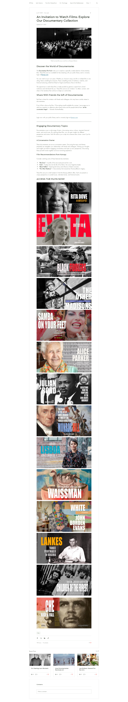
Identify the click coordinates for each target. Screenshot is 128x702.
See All (97, 651)
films (38, 633)
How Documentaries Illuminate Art (61, 669)
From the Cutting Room (51, 3)
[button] (97, 3)
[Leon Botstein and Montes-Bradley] (40, 660)
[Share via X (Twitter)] (41, 638)
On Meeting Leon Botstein (39, 668)
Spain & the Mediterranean (76, 3)
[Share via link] (48, 638)
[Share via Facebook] (37, 638)
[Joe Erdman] (88, 660)
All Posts (31, 3)
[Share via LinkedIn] (44, 638)
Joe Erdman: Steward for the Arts (87, 669)
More (87, 3)
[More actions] (90, 13)
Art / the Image (63, 3)
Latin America (39, 3)
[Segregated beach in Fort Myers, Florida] (64, 660)
